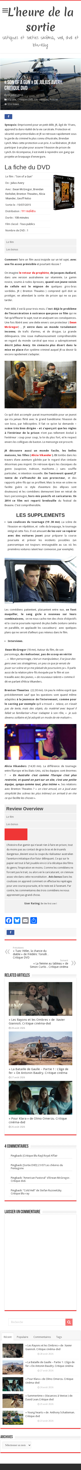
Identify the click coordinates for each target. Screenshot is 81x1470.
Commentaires (42, 1337)
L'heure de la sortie (41, 20)
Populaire (22, 1337)
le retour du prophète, (34, 272)
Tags (59, 1337)
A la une (21, 71)
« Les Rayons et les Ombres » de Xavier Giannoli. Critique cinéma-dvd (37, 1021)
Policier (54, 99)
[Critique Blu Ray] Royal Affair (40, 1155)
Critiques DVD (25, 99)
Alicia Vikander (41, 455)
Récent (8, 1337)
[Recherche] (68, 1322)
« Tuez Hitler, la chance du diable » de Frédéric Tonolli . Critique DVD (30, 953)
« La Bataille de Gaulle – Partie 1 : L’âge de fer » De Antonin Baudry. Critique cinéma (38, 1071)
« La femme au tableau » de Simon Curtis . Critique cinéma (49, 963)
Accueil (8, 71)
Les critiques (41, 99)
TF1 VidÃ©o (28, 211)
